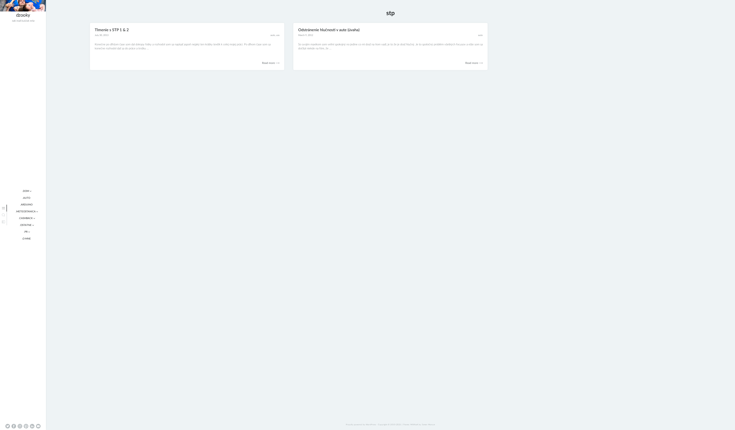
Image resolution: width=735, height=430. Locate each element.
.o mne (26, 239)
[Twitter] (7, 426)
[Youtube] (38, 426)
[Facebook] (13, 426)
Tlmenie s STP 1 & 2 (112, 30)
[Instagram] (20, 426)
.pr (26, 232)
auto (272, 35)
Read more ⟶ (270, 63)
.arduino (26, 205)
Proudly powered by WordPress (361, 425)
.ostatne (26, 225)
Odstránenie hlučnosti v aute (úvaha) (328, 30)
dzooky (23, 15)
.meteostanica (26, 211)
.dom (25, 191)
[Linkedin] (32, 426)
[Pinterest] (26, 426)
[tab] (3, 208)
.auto (26, 198)
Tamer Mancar (428, 425)
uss (277, 35)
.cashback (26, 218)
